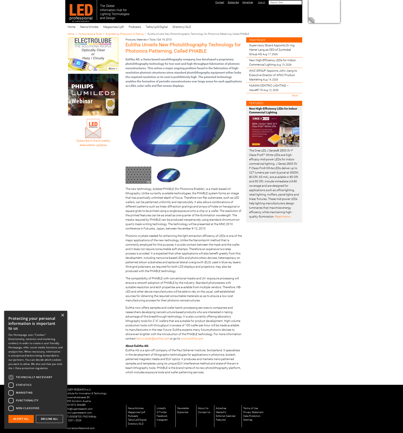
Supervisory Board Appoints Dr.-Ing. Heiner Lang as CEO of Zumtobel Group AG (272, 50)
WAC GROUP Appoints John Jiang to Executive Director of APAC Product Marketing (273, 75)
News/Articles (89, 27)
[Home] (81, 10)
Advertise (221, 408)
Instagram (162, 419)
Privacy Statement (253, 412)
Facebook (162, 416)
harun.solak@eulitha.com (152, 338)
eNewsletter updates (93, 145)
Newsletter (183, 408)
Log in (261, 2)
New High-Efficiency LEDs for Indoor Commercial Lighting (272, 62)
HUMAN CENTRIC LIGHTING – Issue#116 (269, 88)
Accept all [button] (21, 419)
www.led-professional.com (80, 428)
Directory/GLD (182, 27)
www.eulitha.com (192, 338)
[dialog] (35, 370)
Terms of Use (250, 408)
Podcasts (135, 27)
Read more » (283, 216)
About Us (203, 408)
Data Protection (251, 416)
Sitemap (248, 419)
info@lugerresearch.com (79, 408)
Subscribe (182, 412)
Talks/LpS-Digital (157, 27)
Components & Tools (90, 33)
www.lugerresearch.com (78, 412)
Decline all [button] (49, 419)
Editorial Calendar (226, 416)
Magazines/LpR (113, 27)
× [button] (62, 315)
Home (71, 27)
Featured (221, 419)
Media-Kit (221, 412)
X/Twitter (162, 412)
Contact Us (204, 412)
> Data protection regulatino (30, 368)
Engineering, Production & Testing (125, 33)
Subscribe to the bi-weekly (93, 140)
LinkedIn (161, 408)
